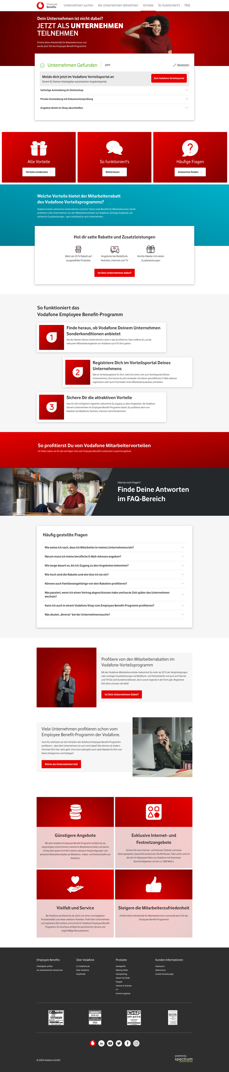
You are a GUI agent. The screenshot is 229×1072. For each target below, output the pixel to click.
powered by (180, 1055)
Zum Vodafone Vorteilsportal (169, 78)
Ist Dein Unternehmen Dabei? (122, 694)
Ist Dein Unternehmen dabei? (114, 272)
